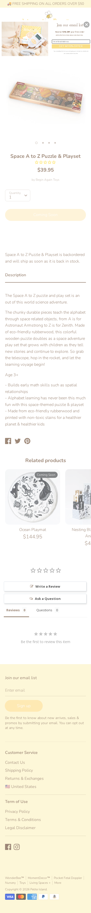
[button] (86, 25)
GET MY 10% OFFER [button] (71, 46)
